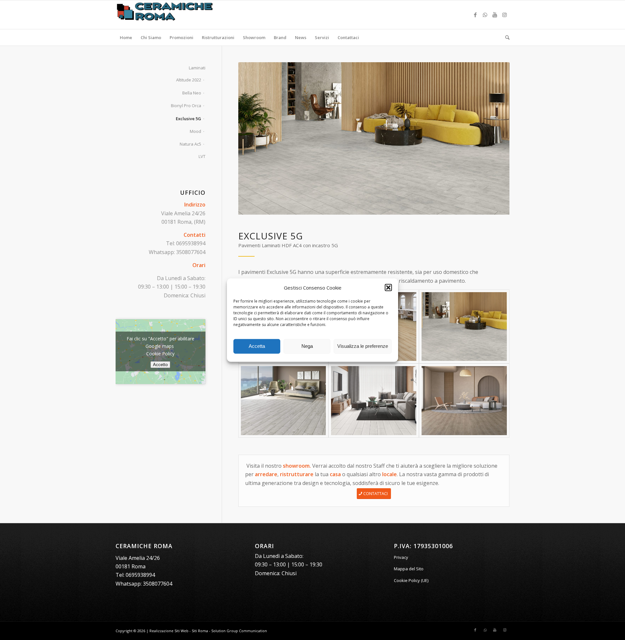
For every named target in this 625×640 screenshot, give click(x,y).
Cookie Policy (160, 353)
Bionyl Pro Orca (186, 105)
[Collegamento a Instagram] (504, 15)
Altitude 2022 (188, 80)
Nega (307, 346)
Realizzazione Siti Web (168, 630)
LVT (202, 156)
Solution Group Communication (239, 630)
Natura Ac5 (190, 144)
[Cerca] (505, 37)
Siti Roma (200, 630)
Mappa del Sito (409, 569)
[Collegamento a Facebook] (475, 15)
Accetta (257, 346)
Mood (195, 131)
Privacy (401, 557)
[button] (388, 287)
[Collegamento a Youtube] (495, 15)
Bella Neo (191, 93)
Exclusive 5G (188, 118)
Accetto (160, 364)
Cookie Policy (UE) (411, 580)
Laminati (197, 68)
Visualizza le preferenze (362, 346)
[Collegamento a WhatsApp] (485, 15)
